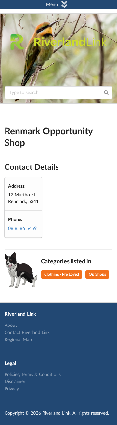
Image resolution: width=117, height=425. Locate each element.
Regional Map (18, 340)
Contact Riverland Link (27, 332)
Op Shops (97, 274)
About (11, 325)
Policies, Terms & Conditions (33, 374)
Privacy (12, 389)
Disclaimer (15, 381)
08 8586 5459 (22, 228)
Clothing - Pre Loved (61, 274)
